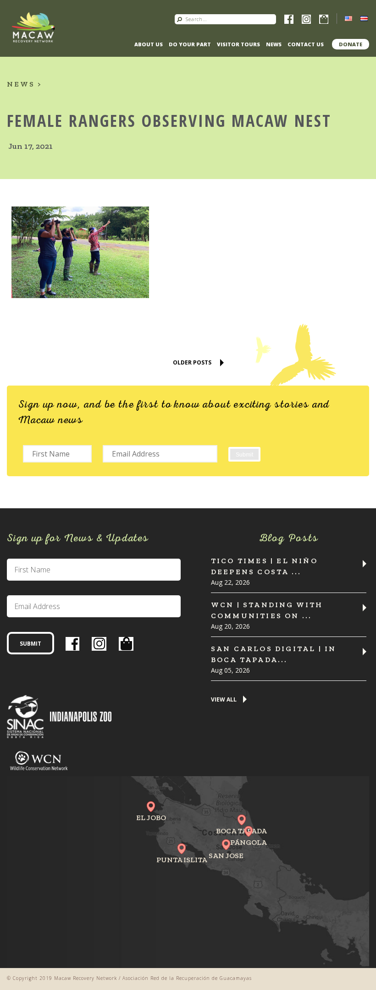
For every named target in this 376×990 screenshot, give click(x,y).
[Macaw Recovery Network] (33, 27)
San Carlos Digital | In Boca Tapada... (274, 654)
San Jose (226, 855)
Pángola (248, 842)
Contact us (306, 44)
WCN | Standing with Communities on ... (267, 610)
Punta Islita (181, 859)
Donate (350, 44)
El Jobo (151, 817)
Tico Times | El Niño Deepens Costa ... (264, 566)
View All (224, 699)
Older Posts (192, 362)
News (274, 44)
